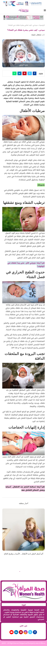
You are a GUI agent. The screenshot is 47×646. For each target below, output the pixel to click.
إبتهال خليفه (36, 34)
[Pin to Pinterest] (24, 73)
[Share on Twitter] (29, 73)
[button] (4, 533)
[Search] (2, 10)
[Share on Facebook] (34, 73)
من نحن (23, 625)
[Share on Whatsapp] (14, 73)
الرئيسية (42, 25)
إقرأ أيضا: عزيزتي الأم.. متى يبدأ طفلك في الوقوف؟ (26, 264)
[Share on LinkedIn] (19, 73)
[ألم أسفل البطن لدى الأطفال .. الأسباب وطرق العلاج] (23, 529)
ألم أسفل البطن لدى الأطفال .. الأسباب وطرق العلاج (23, 554)
